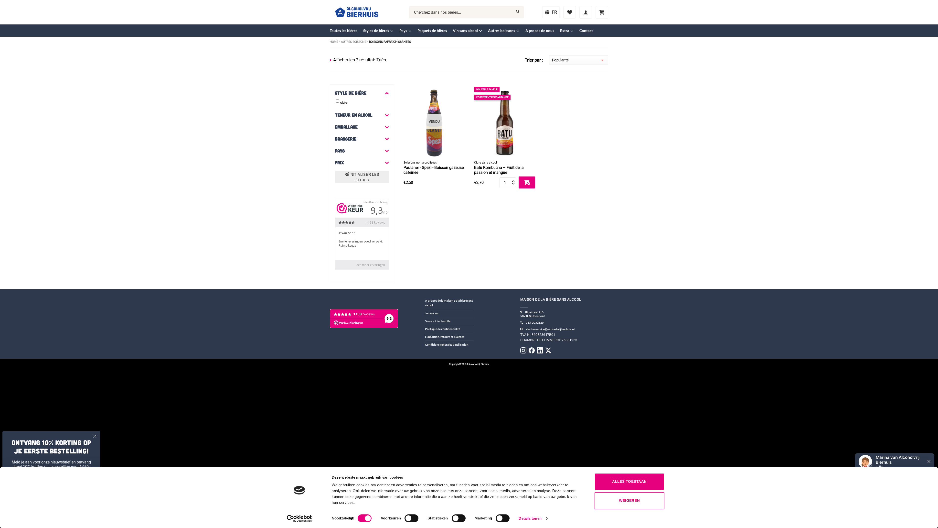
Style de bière (350, 93)
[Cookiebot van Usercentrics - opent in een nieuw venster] (299, 518)
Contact (586, 30)
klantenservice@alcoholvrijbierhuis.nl (550, 329)
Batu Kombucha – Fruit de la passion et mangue (499, 170)
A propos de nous (539, 30)
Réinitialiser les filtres (361, 177)
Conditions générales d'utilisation (446, 344)
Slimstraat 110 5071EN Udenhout (532, 314)
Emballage (346, 127)
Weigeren (629, 500)
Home (334, 42)
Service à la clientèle (437, 321)
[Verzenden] (518, 12)
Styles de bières (376, 30)
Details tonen (530, 518)
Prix (339, 162)
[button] (586, 12)
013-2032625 (535, 322)
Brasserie (345, 139)
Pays (403, 30)
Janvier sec (432, 313)
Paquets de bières (432, 30)
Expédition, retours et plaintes (444, 337)
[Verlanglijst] (570, 12)
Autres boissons (501, 30)
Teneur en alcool (353, 115)
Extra (564, 30)
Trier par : (534, 60)
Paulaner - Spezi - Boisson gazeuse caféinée (434, 170)
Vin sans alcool (465, 30)
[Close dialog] (95, 436)
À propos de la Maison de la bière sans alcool (449, 303)
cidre (343, 102)
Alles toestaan (629, 481)
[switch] (411, 518)
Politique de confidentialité (442, 329)
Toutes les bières (343, 30)
